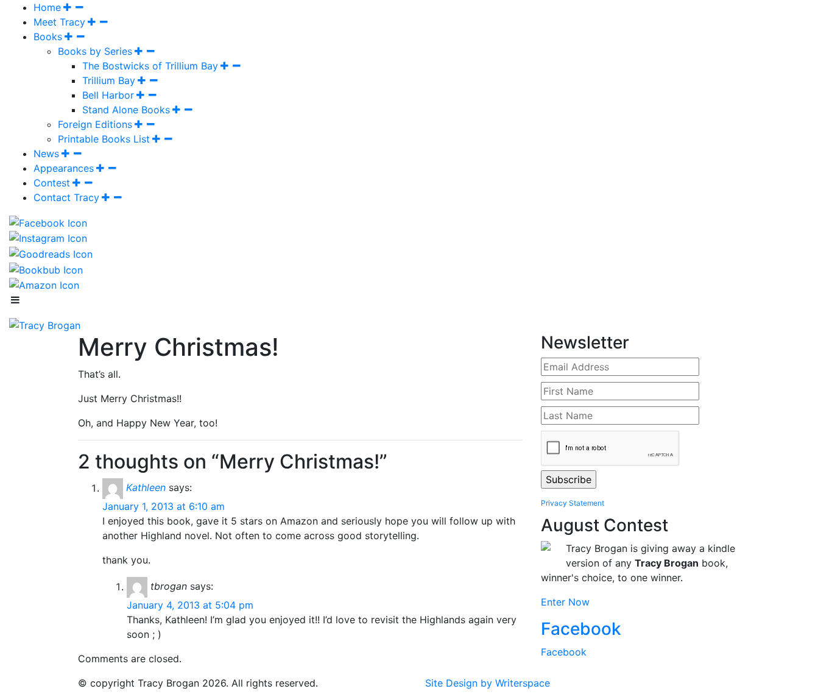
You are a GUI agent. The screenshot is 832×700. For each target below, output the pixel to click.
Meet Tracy (59, 22)
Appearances (63, 168)
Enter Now (565, 602)
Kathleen (146, 488)
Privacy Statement (572, 502)
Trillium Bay (108, 80)
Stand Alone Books (126, 110)
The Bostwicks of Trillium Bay (150, 66)
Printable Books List (104, 139)
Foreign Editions (95, 124)
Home (47, 7)
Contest (51, 183)
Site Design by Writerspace (487, 683)
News (46, 153)
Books (47, 36)
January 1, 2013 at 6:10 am (163, 506)
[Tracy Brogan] (44, 324)
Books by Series (95, 51)
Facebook (581, 628)
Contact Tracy (66, 197)
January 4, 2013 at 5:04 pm (190, 605)
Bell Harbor (108, 95)
